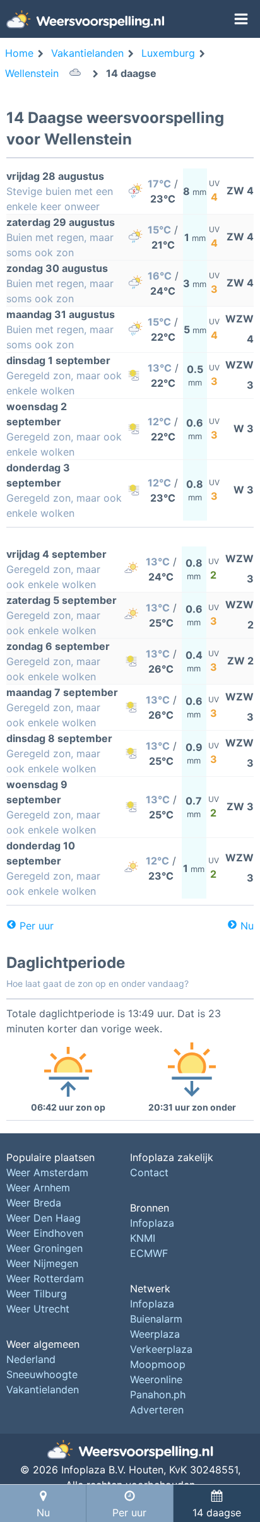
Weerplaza (155, 1334)
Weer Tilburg (36, 1293)
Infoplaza (152, 1223)
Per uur (37, 925)
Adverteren (157, 1409)
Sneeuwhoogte (42, 1374)
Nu (247, 925)
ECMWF (149, 1253)
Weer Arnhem (38, 1187)
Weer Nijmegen (42, 1263)
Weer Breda (33, 1202)
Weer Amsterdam (47, 1172)
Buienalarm (156, 1319)
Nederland (31, 1359)
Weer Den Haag (43, 1218)
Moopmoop (158, 1364)
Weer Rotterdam (45, 1278)
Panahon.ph (158, 1394)
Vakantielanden (42, 1389)
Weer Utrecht (37, 1308)
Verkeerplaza (161, 1349)
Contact (149, 1172)
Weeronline (156, 1379)
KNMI (142, 1238)
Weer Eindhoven (44, 1233)
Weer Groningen (44, 1248)
